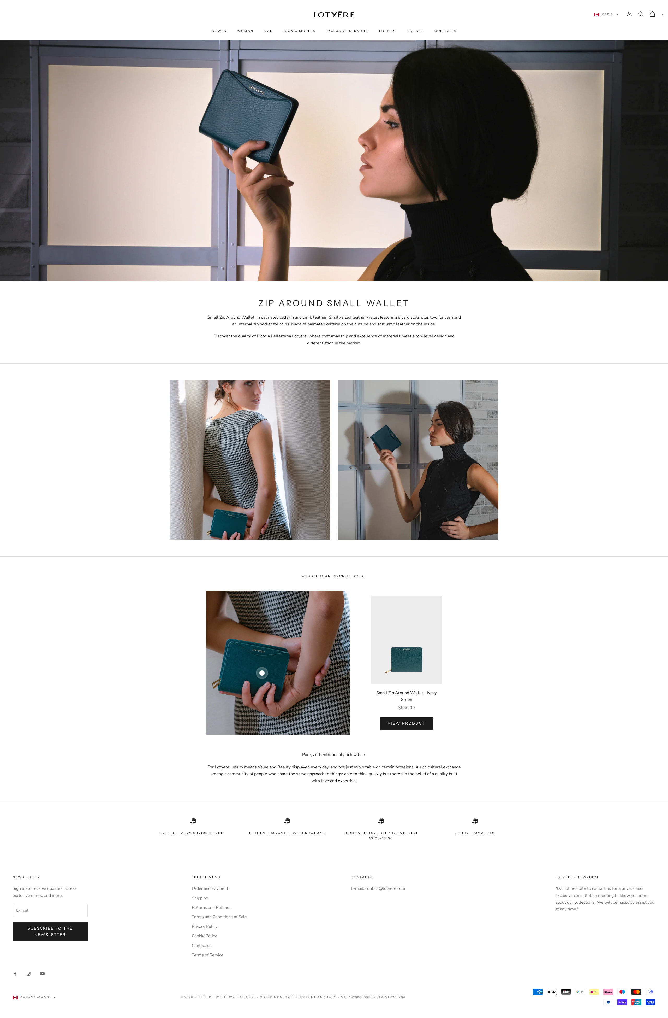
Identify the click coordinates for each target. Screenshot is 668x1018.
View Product (406, 723)
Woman (245, 31)
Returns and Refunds (211, 907)
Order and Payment (210, 888)
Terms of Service (207, 955)
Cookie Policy (204, 936)
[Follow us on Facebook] (15, 973)
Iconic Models (299, 31)
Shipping (200, 898)
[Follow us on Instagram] (28, 973)
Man (268, 31)
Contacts (445, 31)
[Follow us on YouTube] (42, 973)
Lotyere (388, 31)
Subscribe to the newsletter (50, 932)
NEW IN (219, 31)
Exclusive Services (347, 31)
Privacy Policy (204, 926)
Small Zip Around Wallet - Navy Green (406, 696)
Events (416, 31)
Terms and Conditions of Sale (219, 917)
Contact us (202, 946)
